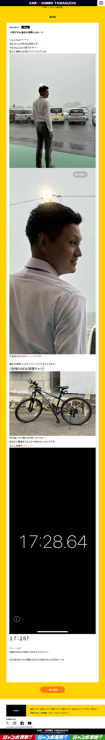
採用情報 (44, 713)
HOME (45, 7)
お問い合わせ (34, 713)
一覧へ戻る (52, 689)
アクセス (86, 709)
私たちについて (77, 709)
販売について (45, 709)
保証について (66, 709)
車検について (55, 709)
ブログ (52, 7)
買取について (34, 709)
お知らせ (93, 709)
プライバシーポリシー (61, 713)
